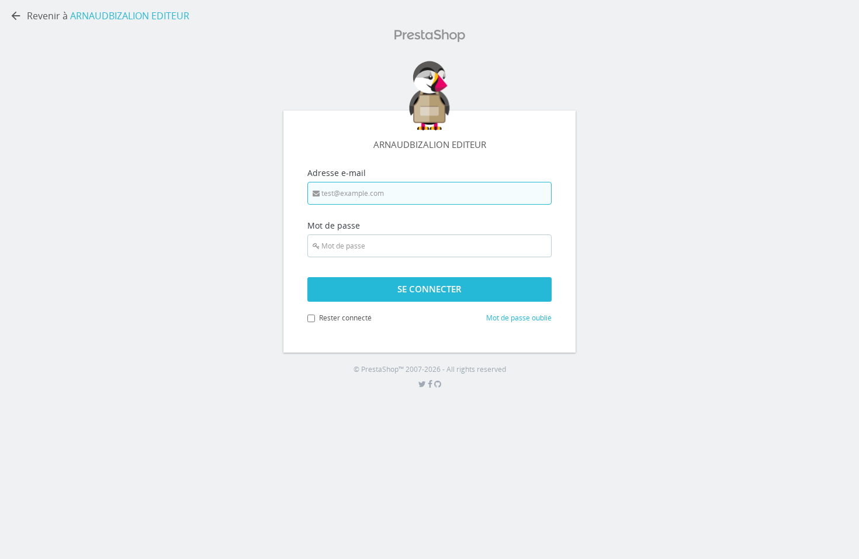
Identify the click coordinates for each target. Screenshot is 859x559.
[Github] (437, 384)
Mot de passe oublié (519, 318)
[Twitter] (423, 384)
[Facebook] (431, 384)
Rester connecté (345, 318)
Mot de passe (333, 225)
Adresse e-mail (336, 172)
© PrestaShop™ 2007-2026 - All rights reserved (430, 369)
